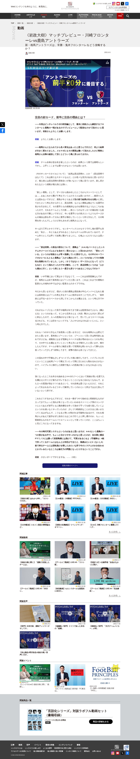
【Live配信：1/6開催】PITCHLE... (68, 498)
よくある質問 (47, 748)
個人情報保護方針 (39, 751)
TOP (12, 23)
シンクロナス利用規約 (81, 748)
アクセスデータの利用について (21, 751)
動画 (20, 745)
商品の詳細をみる (101, 722)
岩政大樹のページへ (70, 465)
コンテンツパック (66, 745)
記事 (12, 745)
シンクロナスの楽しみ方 (103, 3)
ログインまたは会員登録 (118, 7)
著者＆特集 (50, 745)
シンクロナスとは (16, 748)
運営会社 (87, 751)
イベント (37, 745)
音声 (28, 745)
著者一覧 (20, 23)
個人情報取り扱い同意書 (55, 751)
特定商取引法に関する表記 (62, 748)
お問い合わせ (96, 751)
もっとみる (113, 532)
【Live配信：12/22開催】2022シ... (103, 498)
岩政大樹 (30, 23)
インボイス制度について (122, 10)
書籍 (78, 745)
